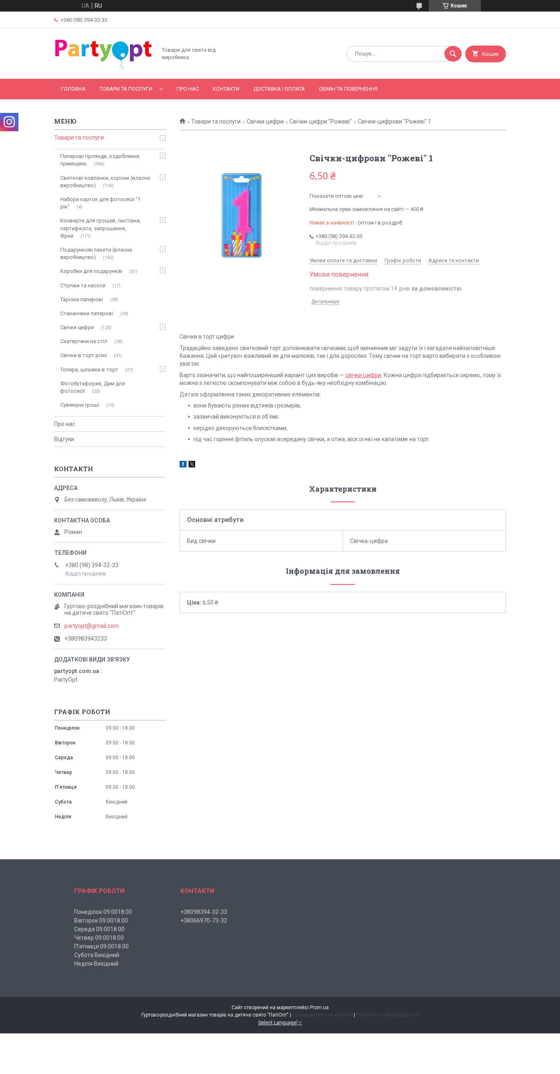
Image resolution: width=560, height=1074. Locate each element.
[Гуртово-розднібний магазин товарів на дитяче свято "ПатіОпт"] (103, 68)
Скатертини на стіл (83, 341)
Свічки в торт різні (83, 355)
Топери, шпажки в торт (89, 369)
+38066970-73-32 (203, 920)
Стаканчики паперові (86, 313)
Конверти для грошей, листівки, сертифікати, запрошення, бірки (100, 228)
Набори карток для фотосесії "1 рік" (100, 203)
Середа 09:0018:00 (99, 929)
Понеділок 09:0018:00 (103, 912)
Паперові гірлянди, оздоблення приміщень (99, 160)
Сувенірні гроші (79, 405)
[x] (192, 465)
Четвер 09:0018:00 (99, 937)
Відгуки (64, 439)
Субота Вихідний (96, 955)
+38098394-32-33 (203, 912)
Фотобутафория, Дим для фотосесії (92, 387)
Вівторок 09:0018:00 (101, 920)
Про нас (188, 89)
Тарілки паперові (81, 299)
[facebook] (183, 465)
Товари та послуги (126, 89)
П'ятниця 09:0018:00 (101, 946)
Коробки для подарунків (91, 271)
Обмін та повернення (348, 89)
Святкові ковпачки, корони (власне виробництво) (105, 181)
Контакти (226, 89)
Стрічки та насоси (82, 285)
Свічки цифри (265, 121)
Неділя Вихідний (96, 963)
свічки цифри (363, 375)
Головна (73, 89)
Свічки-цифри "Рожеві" (320, 121)
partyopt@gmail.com (91, 626)
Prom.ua (319, 1007)
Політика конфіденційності (387, 1015)
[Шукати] (453, 54)
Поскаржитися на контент (322, 1015)
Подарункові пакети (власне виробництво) (96, 253)
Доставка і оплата (279, 89)
